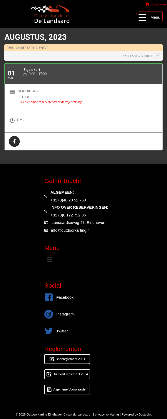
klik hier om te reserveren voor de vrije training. (51, 102)
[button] (149, 17)
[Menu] (49, 259)
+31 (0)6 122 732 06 (68, 215)
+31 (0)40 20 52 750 (68, 200)
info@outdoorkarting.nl (70, 230)
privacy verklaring (107, 414)
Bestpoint (145, 414)
